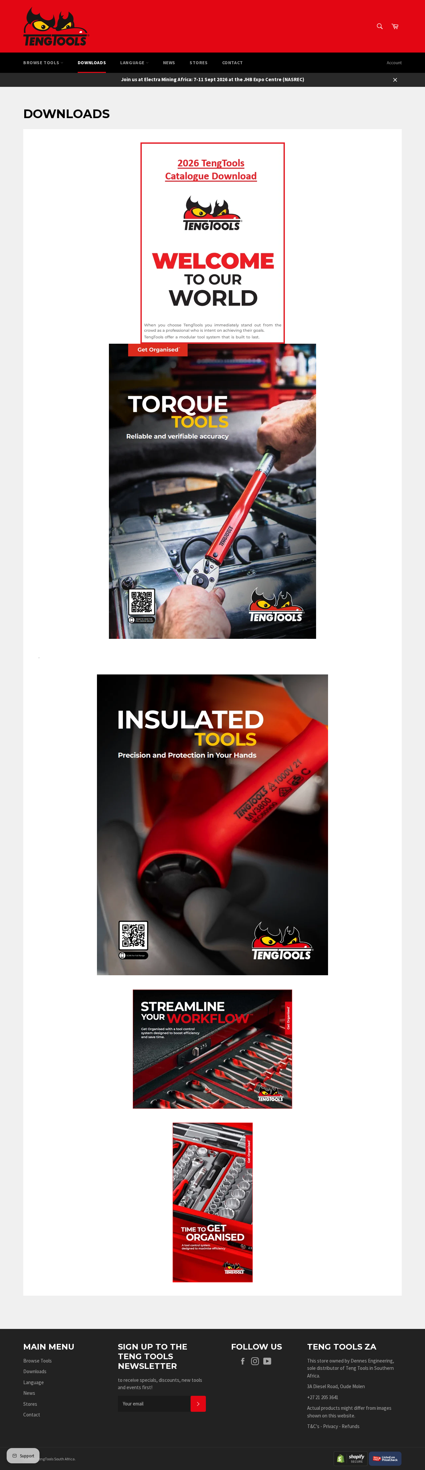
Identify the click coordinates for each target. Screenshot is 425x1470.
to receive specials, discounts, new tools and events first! (160, 1384)
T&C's (313, 1426)
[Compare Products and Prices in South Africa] (385, 1458)
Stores (199, 63)
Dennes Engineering (372, 1361)
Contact (232, 63)
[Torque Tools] (212, 490)
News (169, 63)
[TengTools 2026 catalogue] (212, 242)
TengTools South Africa (56, 1458)
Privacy (330, 1426)
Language (132, 63)
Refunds (351, 1426)
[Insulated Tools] (212, 824)
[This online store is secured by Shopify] (351, 1458)
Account (394, 63)
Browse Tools (41, 63)
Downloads (92, 63)
